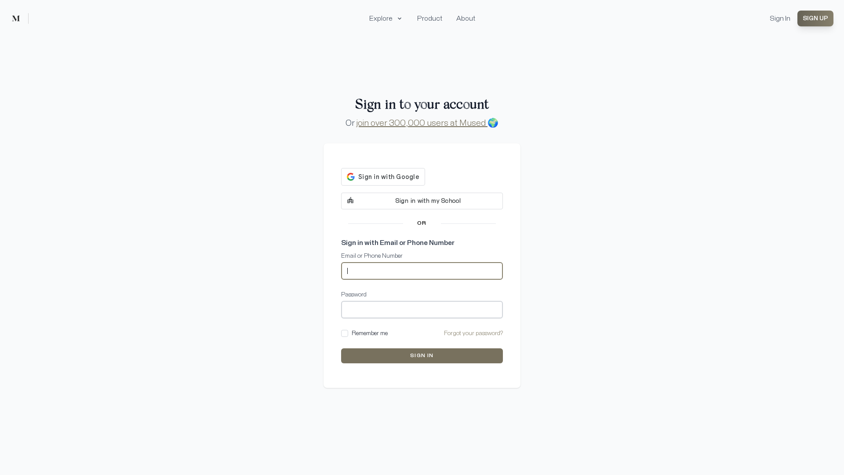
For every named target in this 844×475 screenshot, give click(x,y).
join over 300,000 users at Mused (422, 123)
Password (354, 295)
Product (429, 18)
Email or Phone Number (372, 256)
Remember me (370, 333)
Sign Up (815, 18)
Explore (381, 18)
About (465, 18)
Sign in (421, 355)
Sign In (780, 18)
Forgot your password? (473, 333)
